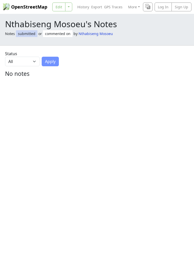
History (83, 7)
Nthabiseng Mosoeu (96, 33)
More (132, 7)
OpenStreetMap (29, 7)
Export (96, 7)
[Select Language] (148, 7)
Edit (59, 7)
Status (11, 53)
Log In (163, 7)
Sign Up (181, 7)
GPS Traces (113, 7)
